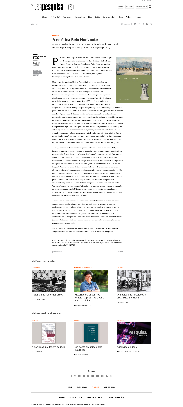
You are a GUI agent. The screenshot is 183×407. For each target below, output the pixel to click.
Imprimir (32, 24)
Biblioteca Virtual (95, 397)
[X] (75, 376)
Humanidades (80, 17)
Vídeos (128, 17)
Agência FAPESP (76, 397)
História (36, 75)
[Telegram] (92, 376)
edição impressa (141, 7)
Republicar (127, 24)
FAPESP (62, 397)
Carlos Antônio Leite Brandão (39, 57)
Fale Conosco (109, 387)
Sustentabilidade (109, 17)
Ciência (44, 17)
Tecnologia (67, 17)
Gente (121, 17)
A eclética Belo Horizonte (75, 40)
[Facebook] (71, 376)
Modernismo (57, 252)
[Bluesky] (83, 376)
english (143, 0)
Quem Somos (82, 387)
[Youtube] (97, 376)
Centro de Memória (116, 397)
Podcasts (137, 17)
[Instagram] (79, 376)
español (149, 0)
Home (70, 387)
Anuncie (95, 387)
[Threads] (88, 376)
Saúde (97, 17)
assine (120, 7)
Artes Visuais (38, 73)
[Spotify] (102, 376)
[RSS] (106, 376)
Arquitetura (37, 70)
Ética (90, 17)
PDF (36, 24)
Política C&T (55, 17)
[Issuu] (110, 376)
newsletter (129, 7)
